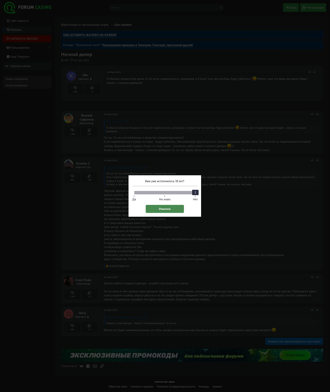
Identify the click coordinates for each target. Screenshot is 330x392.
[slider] (195, 192)
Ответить (165, 209)
